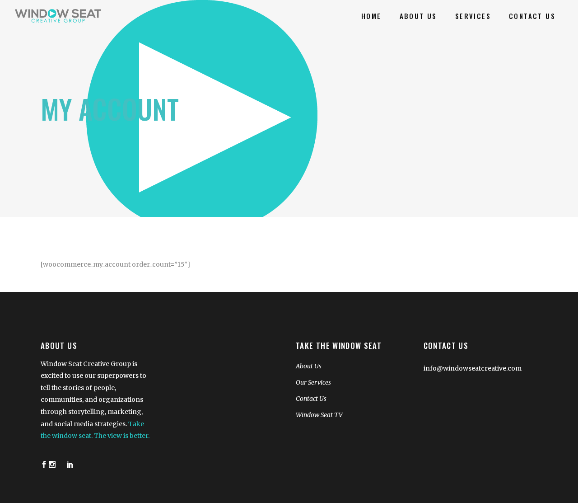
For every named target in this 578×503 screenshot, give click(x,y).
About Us (309, 366)
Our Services (313, 382)
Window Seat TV (319, 415)
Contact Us (311, 399)
